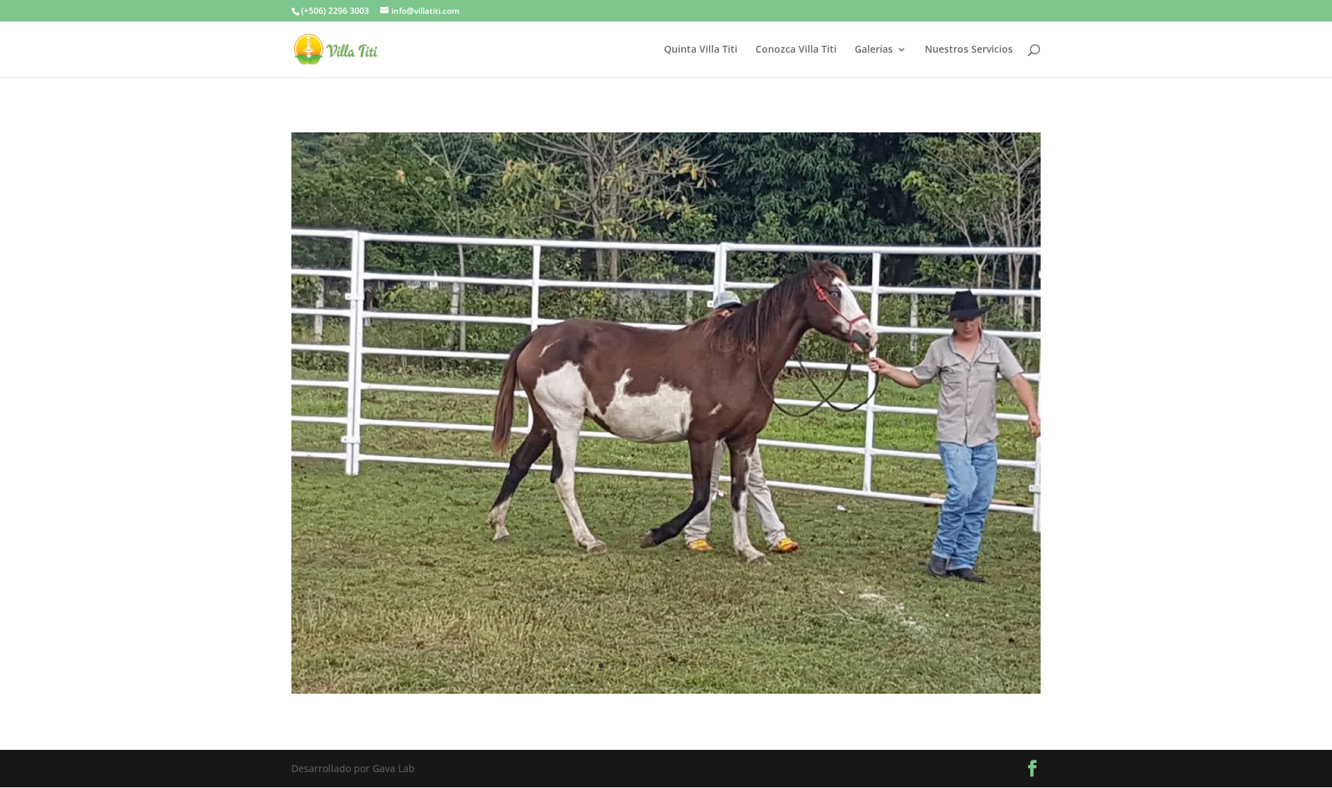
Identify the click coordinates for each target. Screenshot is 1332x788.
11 (719, 665)
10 (707, 665)
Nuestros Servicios (969, 49)
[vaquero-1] (666, 690)
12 (730, 665)
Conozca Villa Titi (796, 49)
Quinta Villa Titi (700, 49)
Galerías (874, 49)
